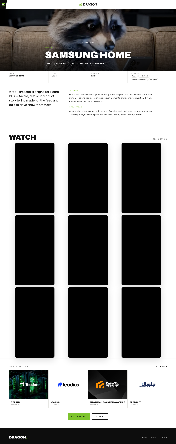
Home (145, 437)
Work (153, 437)
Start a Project (79, 416)
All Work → (161, 366)
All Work (89, 42)
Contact (163, 437)
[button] (3, 4)
